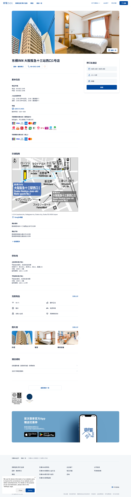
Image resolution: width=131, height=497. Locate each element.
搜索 (101, 87)
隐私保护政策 (72, 494)
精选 (31, 3)
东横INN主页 (15, 458)
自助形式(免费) (19, 109)
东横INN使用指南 (45, 478)
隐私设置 (66, 494)
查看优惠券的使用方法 (31, 427)
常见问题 (113, 3)
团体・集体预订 (18, 67)
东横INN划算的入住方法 (47, 471)
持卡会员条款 (116, 494)
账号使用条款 (108, 494)
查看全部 (75, 296)
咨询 (68, 474)
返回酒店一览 (45, 388)
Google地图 (18, 217)
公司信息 (97, 467)
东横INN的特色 (44, 467)
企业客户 (105, 3)
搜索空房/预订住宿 (21, 3)
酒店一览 (39, 3)
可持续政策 (97, 471)
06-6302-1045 (35, 67)
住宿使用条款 (100, 494)
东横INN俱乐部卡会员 (46, 474)
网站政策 (93, 494)
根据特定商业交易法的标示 (83, 494)
